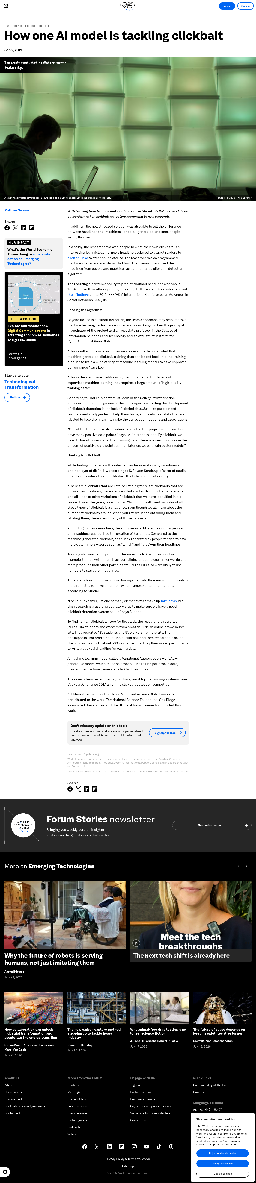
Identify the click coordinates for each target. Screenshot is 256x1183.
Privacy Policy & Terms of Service (128, 1159)
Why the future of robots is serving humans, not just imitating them (53, 959)
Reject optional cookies (222, 1153)
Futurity (13, 67)
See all (245, 866)
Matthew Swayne (16, 210)
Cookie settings (223, 1173)
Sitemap (128, 1166)
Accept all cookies (222, 1163)
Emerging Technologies (26, 26)
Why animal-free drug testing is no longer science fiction (158, 1031)
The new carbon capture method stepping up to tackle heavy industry (94, 1033)
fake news (169, 601)
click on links (77, 258)
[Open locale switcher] (5, 1172)
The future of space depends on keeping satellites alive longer (219, 1031)
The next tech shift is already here (181, 955)
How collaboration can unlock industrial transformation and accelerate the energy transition (30, 1033)
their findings (78, 294)
